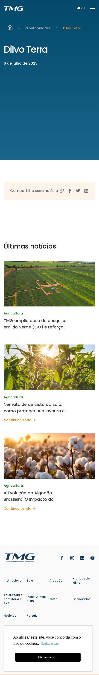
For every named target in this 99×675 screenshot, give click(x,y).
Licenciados (81, 599)
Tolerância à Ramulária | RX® (13, 599)
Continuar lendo (17, 420)
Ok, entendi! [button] (48, 657)
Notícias (10, 616)
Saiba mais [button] (50, 643)
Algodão (56, 580)
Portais (32, 616)
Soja (30, 580)
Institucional (13, 580)
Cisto (53, 599)
